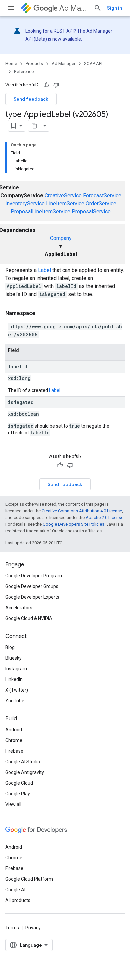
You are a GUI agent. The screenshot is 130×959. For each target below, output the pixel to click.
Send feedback (31, 99)
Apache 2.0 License (104, 517)
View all (13, 804)
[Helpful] (46, 85)
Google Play (17, 793)
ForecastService (102, 195)
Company (61, 238)
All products (17, 900)
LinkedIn (14, 679)
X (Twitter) (16, 690)
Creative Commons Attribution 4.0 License (82, 510)
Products (34, 63)
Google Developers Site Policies (73, 524)
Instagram (16, 668)
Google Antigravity (24, 772)
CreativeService (63, 195)
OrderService (101, 203)
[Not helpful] (56, 85)
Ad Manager (73, 8)
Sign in (114, 8)
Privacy (33, 927)
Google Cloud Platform (29, 879)
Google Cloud (19, 783)
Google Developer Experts (32, 597)
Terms (12, 927)
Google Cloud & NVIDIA (28, 618)
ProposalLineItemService (40, 211)
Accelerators (18, 607)
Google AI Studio (22, 761)
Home (11, 63)
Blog (10, 647)
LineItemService (65, 203)
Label (44, 270)
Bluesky (13, 658)
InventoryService (25, 203)
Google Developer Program (33, 575)
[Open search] (98, 8)
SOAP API (93, 63)
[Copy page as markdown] (34, 125)
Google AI (15, 889)
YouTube (14, 700)
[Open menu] (10, 8)
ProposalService (91, 211)
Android (13, 729)
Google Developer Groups (31, 586)
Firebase (14, 751)
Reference (24, 71)
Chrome (13, 740)
